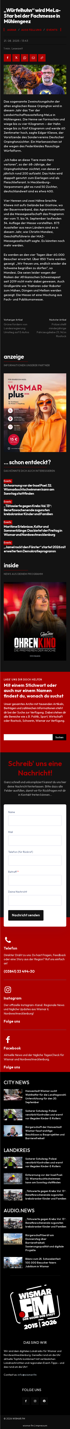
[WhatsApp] (24, 58)
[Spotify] (44, 1401)
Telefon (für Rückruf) (20, 852)
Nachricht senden (26, 915)
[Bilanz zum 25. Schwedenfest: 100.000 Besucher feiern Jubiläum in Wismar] (13, 1262)
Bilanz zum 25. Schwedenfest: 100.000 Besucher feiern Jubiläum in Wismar (43, 1262)
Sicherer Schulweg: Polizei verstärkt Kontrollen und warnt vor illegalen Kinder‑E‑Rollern (44, 1114)
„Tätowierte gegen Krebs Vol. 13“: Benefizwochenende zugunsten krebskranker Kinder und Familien (28, 510)
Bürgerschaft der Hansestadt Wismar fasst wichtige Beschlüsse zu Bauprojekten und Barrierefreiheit (45, 1132)
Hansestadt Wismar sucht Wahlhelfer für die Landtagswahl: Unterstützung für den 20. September (45, 1096)
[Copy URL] (42, 58)
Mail (10, 832)
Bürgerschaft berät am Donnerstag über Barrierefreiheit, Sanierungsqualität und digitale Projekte (44, 1242)
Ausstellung (31, 30)
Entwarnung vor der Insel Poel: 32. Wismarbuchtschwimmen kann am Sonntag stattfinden (29, 489)
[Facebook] (7, 58)
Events (7, 480)
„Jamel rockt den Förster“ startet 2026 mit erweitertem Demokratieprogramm (35, 549)
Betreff (13, 871)
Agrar (11, 30)
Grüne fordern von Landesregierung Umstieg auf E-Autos (16, 328)
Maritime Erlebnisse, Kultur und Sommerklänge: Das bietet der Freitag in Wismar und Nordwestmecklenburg (33, 530)
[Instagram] (35, 1401)
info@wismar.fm (27, 1374)
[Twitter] (16, 58)
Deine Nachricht (17, 891)
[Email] (33, 58)
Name (11, 812)
